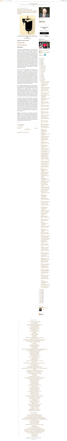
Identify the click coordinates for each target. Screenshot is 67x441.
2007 (41, 302)
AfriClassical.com (42, 22)
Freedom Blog (34, 359)
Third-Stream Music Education (34, 404)
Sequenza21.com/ (34, 392)
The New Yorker (21, 42)
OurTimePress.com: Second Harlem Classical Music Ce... (45, 109)
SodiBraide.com (34, 426)
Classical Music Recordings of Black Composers (34, 418)
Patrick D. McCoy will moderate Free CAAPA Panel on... (44, 184)
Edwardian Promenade (34, 353)
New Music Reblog (34, 384)
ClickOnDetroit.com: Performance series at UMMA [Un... (44, 170)
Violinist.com (34, 436)
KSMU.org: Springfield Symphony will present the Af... (45, 217)
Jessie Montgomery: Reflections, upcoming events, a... (44, 241)
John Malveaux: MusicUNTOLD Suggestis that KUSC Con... (45, 179)
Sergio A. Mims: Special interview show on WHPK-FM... (45, 233)
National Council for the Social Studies (34, 424)
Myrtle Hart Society (34, 423)
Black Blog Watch (35, 338)
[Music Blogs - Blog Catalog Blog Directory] (44, 53)
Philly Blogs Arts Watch (34, 389)
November (42, 67)
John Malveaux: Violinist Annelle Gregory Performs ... (45, 205)
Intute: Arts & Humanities (34, 421)
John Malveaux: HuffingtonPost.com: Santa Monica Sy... (45, 134)
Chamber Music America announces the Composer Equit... (45, 103)
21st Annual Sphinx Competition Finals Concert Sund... (44, 196)
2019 (41, 63)
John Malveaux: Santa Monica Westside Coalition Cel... (45, 192)
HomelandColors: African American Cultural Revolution (34, 368)
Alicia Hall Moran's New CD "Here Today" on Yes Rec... (45, 273)
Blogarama (40, 51)
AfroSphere (34, 333)
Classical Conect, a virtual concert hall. (34, 417)
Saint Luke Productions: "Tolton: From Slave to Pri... (44, 121)
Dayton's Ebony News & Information (34, 350)
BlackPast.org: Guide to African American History (34, 339)
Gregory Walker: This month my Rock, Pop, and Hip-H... (45, 227)
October (42, 68)
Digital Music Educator (34, 351)
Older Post (35, 128)
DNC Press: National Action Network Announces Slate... (45, 220)
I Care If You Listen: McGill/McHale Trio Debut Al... (45, 256)
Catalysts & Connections (34, 341)
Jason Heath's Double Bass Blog (34, 370)
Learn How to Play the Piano (34, 372)
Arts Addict (34, 335)
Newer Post (19, 128)
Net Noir (34, 425)
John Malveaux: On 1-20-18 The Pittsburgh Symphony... (45, 96)
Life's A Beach (34, 374)
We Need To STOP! (34, 408)
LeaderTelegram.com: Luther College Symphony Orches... (45, 99)
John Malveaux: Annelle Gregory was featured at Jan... (45, 245)
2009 (41, 300)
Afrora (34, 332)
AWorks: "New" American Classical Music (34, 337)
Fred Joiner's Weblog (34, 358)
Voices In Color (34, 407)
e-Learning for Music (34, 352)
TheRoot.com (34, 403)
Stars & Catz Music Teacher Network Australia (34, 429)
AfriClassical (33, 3)
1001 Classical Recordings (34, 321)
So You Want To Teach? (34, 393)
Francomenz (34, 357)
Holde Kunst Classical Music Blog (34, 367)
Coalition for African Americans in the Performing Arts (34, 349)
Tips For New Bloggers (34, 405)
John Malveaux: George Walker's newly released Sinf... (45, 112)
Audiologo (34, 336)
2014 (41, 293)
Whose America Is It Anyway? (34, 409)
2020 (41, 62)
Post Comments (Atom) (25, 132)
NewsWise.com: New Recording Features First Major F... (45, 175)
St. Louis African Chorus (34, 427)
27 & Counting (34, 322)
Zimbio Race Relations (34, 410)
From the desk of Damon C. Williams (34, 360)
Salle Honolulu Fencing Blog (34, 391)
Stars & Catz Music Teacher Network (34, 428)
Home (27, 128)
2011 (41, 297)
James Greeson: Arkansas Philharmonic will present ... (45, 106)
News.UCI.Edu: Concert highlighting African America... (44, 85)
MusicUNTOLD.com (34, 422)
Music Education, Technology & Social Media (34, 377)
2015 (41, 292)
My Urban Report (34, 383)
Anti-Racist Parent (34, 334)
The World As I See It (34, 402)
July (41, 72)
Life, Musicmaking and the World (34, 373)
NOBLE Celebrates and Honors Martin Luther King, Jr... (45, 199)
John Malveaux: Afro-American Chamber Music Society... (45, 143)
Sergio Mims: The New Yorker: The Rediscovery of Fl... (45, 90)
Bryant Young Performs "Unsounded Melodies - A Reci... (45, 166)
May (41, 75)
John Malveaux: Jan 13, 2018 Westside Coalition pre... (45, 267)
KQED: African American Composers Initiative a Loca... (44, 261)
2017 (41, 289)
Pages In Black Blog (34, 388)
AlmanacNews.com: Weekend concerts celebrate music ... (44, 130)
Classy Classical (34, 348)
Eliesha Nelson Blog (34, 354)
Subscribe (44, 33)
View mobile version (27, 129)
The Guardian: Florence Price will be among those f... (45, 118)
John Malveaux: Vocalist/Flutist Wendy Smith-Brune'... (44, 282)
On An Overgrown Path (34, 387)
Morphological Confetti (34, 376)
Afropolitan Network (34, 331)
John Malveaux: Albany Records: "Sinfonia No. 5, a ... (45, 278)
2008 (41, 301)
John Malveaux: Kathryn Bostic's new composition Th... (45, 159)
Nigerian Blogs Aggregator (34, 385)
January (42, 80)
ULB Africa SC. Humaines (34, 406)
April (41, 76)
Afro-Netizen (34, 330)
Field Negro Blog (34, 355)
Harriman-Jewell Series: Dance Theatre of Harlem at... (45, 127)
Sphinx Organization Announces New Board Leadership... (44, 146)
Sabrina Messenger (34, 390)
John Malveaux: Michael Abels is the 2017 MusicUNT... (44, 213)
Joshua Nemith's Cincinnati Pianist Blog (34, 371)
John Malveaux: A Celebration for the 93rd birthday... (45, 230)
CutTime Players (34, 420)
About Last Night (34, 323)
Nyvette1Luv (34, 386)
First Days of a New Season (34, 356)
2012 (41, 296)
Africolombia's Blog (34, 329)
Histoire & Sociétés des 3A (34, 366)
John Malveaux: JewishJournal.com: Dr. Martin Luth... (45, 223)
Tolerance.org (34, 435)
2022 (41, 59)
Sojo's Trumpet (34, 394)
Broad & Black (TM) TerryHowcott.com (34, 340)
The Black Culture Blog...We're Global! (34, 395)
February (42, 79)
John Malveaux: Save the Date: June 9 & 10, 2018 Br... (45, 250)
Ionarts (34, 369)
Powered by (42, 36)
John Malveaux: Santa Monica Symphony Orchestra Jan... (44, 208)
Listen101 (34, 375)
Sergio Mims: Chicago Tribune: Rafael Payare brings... (44, 139)
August (42, 71)
